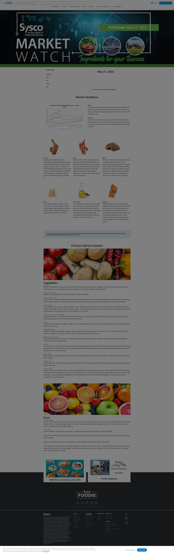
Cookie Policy (46, 551)
